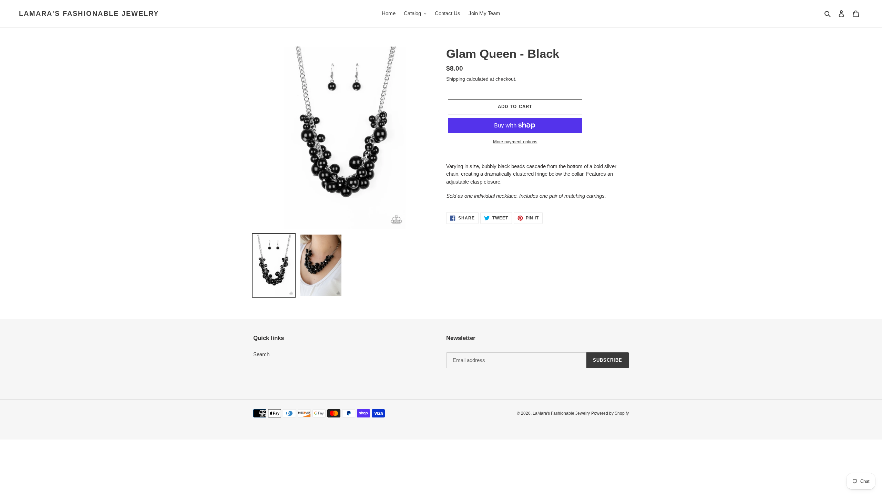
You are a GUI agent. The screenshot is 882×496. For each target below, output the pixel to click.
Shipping (455, 79)
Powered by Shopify (610, 413)
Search (261, 354)
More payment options (515, 141)
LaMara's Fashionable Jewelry (89, 13)
